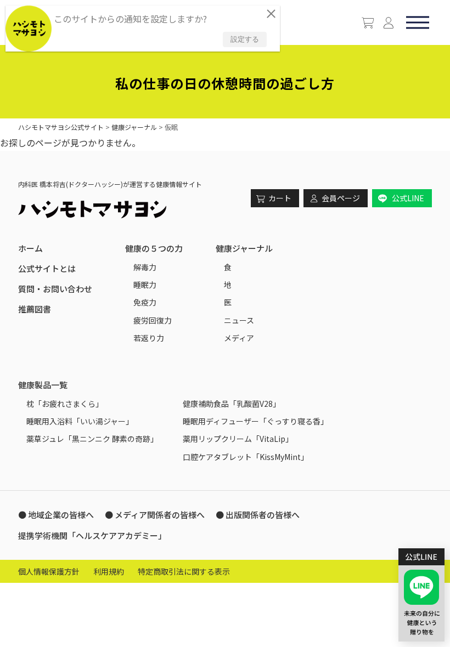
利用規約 (108, 571)
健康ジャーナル (244, 248)
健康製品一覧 (43, 384)
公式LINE (408, 197)
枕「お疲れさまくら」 (64, 403)
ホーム (30, 248)
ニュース (239, 320)
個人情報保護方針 (49, 571)
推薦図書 (34, 309)
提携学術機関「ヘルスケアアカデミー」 (92, 535)
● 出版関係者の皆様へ (258, 514)
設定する (244, 39)
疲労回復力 (152, 320)
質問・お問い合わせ (55, 288)
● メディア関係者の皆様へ (155, 514)
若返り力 (148, 337)
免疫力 (144, 302)
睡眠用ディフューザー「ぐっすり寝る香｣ (253, 421)
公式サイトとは (47, 268)
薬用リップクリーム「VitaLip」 (238, 438)
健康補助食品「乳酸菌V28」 (231, 403)
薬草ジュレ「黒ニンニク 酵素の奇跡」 (92, 438)
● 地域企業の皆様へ (56, 514)
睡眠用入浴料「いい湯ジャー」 (79, 421)
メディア (239, 337)
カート (279, 197)
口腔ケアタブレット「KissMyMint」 (245, 456)
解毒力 (144, 267)
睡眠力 (144, 284)
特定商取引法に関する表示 (184, 571)
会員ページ (341, 197)
